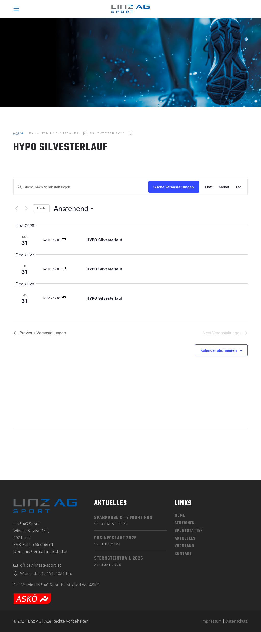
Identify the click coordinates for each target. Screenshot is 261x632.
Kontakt (183, 554)
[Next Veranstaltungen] (26, 208)
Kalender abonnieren (218, 350)
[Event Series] (64, 239)
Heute (41, 208)
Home (180, 515)
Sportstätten (189, 531)
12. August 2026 (111, 524)
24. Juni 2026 (108, 564)
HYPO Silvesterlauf (105, 239)
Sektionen (184, 523)
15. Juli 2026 (107, 544)
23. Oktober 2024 (107, 133)
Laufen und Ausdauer (57, 133)
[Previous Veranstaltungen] (16, 208)
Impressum (211, 621)
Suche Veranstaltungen (173, 186)
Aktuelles (185, 538)
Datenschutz (236, 621)
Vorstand (184, 546)
